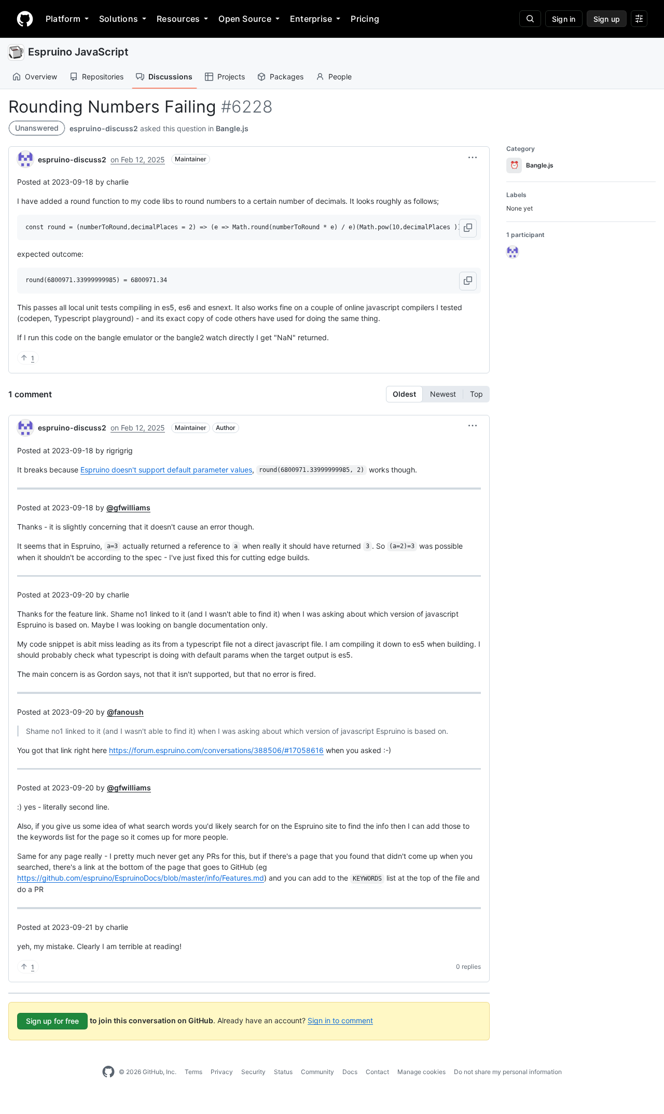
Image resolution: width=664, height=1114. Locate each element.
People (340, 76)
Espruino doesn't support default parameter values (166, 469)
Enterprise (311, 18)
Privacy (222, 1072)
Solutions (118, 18)
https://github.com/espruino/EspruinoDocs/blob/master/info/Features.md (140, 877)
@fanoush (125, 711)
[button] (472, 157)
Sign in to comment (340, 1019)
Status (283, 1072)
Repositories (102, 76)
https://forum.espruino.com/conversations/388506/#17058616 (216, 750)
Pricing (365, 18)
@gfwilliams (128, 507)
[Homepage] (25, 18)
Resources (178, 18)
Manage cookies (421, 1072)
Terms (193, 1072)
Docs (349, 1072)
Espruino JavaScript (78, 52)
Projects (231, 76)
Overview (41, 76)
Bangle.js (232, 128)
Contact (377, 1072)
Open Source (244, 18)
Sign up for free (52, 1020)
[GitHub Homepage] (108, 1072)
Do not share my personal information (508, 1072)
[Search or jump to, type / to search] (530, 18)
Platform (63, 18)
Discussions (170, 76)
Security (253, 1072)
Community (317, 1072)
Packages (286, 76)
